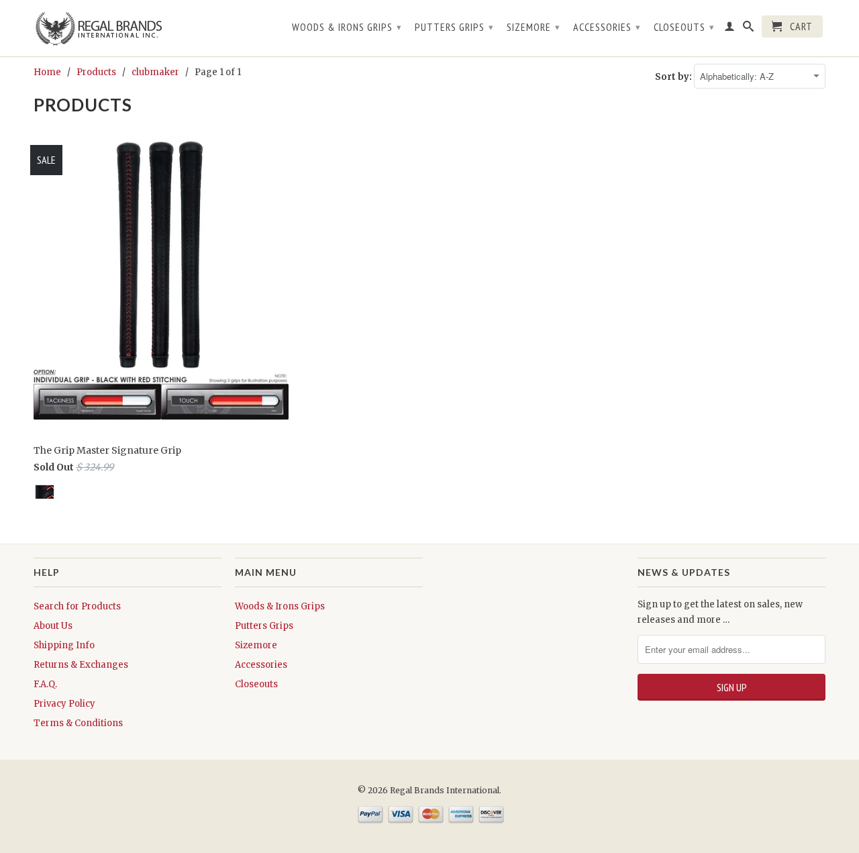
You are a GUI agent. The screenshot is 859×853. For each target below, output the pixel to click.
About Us (53, 626)
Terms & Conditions (78, 723)
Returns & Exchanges (81, 664)
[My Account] (730, 29)
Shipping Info (64, 645)
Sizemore (533, 27)
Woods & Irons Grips (347, 27)
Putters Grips (454, 27)
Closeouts (684, 27)
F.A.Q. (45, 684)
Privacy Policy (64, 703)
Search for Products (77, 606)
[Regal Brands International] (127, 28)
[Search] (748, 29)
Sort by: (674, 77)
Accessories (607, 27)
